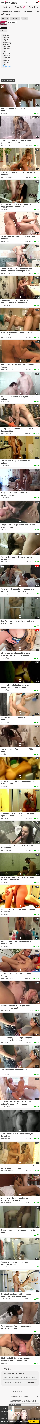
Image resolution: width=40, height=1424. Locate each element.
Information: (16, 1392)
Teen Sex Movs (7, 273)
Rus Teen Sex (7, 433)
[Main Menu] (2, 2)
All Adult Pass (7, 145)
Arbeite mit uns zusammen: (23, 1401)
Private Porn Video (8, 978)
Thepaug (5, 594)
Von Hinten (15, 18)
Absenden (32, 1382)
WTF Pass (6, 241)
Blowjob (5, 18)
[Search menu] (27, 2)
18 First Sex (6, 562)
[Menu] (32, 2)
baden (25, 18)
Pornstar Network (8, 1171)
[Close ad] (38, 1408)
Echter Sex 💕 (20, 7)
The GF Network (7, 850)
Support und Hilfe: (19, 1396)
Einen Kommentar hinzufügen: (13, 1374)
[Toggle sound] (10, 1408)
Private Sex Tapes (8, 369)
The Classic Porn (8, 177)
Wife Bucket (6, 1138)
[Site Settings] (37, 2)
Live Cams (6, 7)
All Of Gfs (6, 818)
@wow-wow (7, 66)
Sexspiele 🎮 (33, 7)
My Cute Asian (7, 1203)
